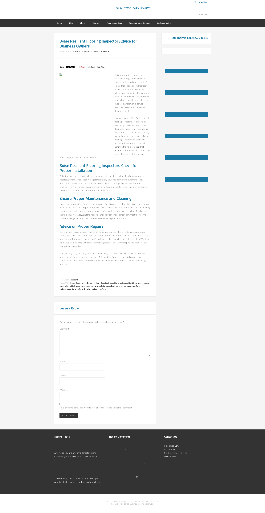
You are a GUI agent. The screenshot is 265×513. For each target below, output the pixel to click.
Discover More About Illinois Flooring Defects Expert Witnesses (76, 446)
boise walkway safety (95, 286)
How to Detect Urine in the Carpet (74, 473)
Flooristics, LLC (76, 6)
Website (63, 389)
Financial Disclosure (127, 501)
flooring (87, 289)
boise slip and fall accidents (72, 286)
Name (63, 361)
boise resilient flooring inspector (135, 283)
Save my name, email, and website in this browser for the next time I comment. (95, 407)
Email (62, 375)
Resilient (74, 280)
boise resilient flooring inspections (103, 283)
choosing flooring (114, 286)
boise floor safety (78, 283)
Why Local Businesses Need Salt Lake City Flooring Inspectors (128, 480)
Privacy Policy (150, 501)
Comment (64, 328)
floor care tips (128, 286)
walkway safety (99, 289)
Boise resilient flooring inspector (113, 257)
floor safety (77, 289)
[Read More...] (61, 466)
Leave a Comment (101, 51)
